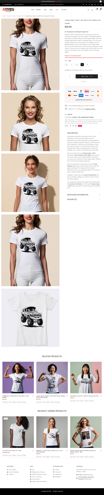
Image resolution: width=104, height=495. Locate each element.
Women (8, 16)
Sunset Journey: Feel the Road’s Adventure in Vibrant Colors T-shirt (83, 451)
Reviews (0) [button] (72, 199)
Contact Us (20, 4)
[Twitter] (73, 126)
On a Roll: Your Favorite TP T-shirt (11, 450)
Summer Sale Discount (52, 1)
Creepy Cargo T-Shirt (73, 120)
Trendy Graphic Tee (72, 123)
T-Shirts (14, 16)
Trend (66, 123)
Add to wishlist (101, 76)
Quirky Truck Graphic (78, 121)
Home (3, 16)
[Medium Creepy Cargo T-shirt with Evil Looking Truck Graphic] (30, 154)
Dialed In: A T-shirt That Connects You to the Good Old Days (49, 451)
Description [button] (72, 133)
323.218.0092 (7, 4)
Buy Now (83, 81)
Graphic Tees (21, 16)
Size (66, 60)
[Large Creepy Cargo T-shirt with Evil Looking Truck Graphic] (30, 215)
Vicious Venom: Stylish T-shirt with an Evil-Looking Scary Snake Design (50, 396)
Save (81, 125)
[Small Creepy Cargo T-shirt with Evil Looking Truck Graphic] (30, 93)
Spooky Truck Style (97, 121)
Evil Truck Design (91, 120)
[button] (100, 10)
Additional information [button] (77, 195)
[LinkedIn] (75, 126)
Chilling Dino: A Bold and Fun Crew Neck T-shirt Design (15, 396)
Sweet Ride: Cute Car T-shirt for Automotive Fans (84, 396)
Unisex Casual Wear (93, 123)
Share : (67, 126)
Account (10, 466)
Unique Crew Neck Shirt (82, 123)
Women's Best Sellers (87, 117)
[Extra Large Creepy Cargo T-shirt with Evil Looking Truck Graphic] (30, 289)
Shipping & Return (90, 109)
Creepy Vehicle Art (82, 120)
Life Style (71, 121)
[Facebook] (70, 126)
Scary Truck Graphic (88, 121)
